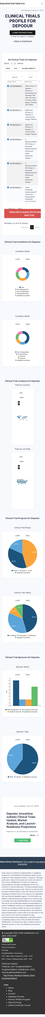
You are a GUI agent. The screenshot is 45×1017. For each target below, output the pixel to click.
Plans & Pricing (14, 1002)
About (11, 988)
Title (30, 77)
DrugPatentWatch (12, 3)
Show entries (13, 63)
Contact (11, 993)
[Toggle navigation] (42, 4)
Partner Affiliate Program (19, 999)
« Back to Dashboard (22, 41)
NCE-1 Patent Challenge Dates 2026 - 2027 (17, 959)
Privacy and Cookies (9, 944)
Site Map (5, 950)
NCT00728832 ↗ (16, 139)
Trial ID (15, 77)
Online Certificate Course (19, 1005)
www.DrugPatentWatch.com (14, 972)
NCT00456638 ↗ (16, 86)
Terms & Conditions (8, 947)
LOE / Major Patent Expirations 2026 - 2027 (17, 956)
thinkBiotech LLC (31, 933)
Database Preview (16, 996)
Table (28, 259)
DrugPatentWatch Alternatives (12, 953)
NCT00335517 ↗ (16, 110)
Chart (17, 259)
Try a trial (28, 862)
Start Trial (29, 215)
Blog (10, 990)
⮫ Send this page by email (22, 32)
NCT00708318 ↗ (16, 187)
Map (21, 393)
